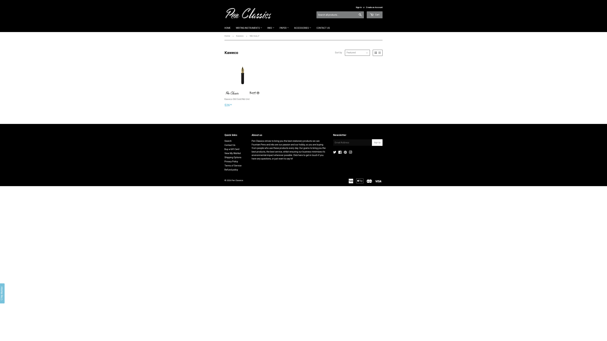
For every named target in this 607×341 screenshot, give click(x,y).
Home (227, 28)
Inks (270, 28)
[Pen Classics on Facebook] (340, 152)
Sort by (338, 52)
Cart (377, 14)
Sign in (359, 7)
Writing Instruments (248, 28)
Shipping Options (232, 157)
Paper (283, 28)
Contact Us (323, 28)
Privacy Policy (231, 161)
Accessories (301, 28)
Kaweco (240, 36)
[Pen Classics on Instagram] (350, 152)
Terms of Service (233, 165)
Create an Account (374, 7)
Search (228, 141)
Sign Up (377, 142)
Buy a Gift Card (231, 149)
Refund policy (231, 169)
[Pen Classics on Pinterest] (345, 152)
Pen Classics (237, 180)
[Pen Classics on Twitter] (334, 152)
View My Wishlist (232, 153)
